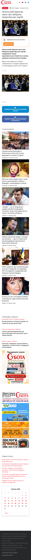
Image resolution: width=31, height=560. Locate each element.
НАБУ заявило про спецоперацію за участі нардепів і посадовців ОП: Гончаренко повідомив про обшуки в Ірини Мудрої (15, 270)
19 (12, 503)
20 (15, 503)
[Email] (19, 2)
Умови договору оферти (10, 553)
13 (15, 501)
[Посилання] (6, 2)
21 (19, 503)
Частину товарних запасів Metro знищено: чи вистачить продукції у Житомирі (15, 345)
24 (5, 506)
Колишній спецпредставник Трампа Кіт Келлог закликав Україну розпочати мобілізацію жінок (14, 476)
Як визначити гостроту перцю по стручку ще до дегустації (15, 322)
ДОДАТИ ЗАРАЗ (8, 44)
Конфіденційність (7, 555)
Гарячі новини (6, 341)
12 (12, 501)
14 (19, 501)
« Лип (6, 513)
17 (5, 503)
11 (8, 501)
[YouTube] (22, 2)
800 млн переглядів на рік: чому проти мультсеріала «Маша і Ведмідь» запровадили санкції (14, 181)
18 (8, 503)
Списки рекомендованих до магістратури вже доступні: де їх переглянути (15, 333)
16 (26, 501)
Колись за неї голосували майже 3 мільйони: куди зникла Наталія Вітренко (15, 299)
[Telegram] (28, 2)
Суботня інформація (8, 329)
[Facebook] (25, 2)
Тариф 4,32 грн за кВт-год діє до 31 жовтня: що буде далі (13, 481)
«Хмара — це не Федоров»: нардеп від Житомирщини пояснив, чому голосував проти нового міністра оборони (14, 210)
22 (22, 503)
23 (26, 503)
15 (22, 501)
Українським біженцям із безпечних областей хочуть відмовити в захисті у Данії (13, 153)
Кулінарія (5, 319)
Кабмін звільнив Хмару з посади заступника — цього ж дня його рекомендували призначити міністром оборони (15, 240)
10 (5, 501)
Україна (21, 319)
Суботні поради (14, 319)
